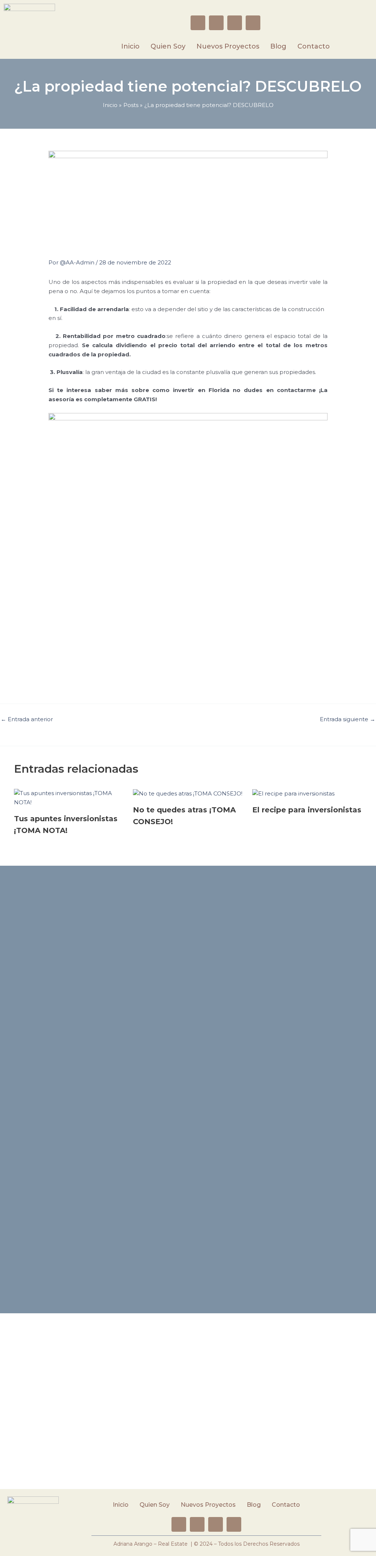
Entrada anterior (27, 719)
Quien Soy (168, 46)
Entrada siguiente (347, 719)
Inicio (130, 46)
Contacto (313, 46)
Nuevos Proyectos (227, 46)
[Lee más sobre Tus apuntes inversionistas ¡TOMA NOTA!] (69, 797)
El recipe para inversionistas (306, 809)
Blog (278, 46)
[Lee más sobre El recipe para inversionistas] (293, 793)
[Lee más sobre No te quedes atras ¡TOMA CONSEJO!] (187, 793)
